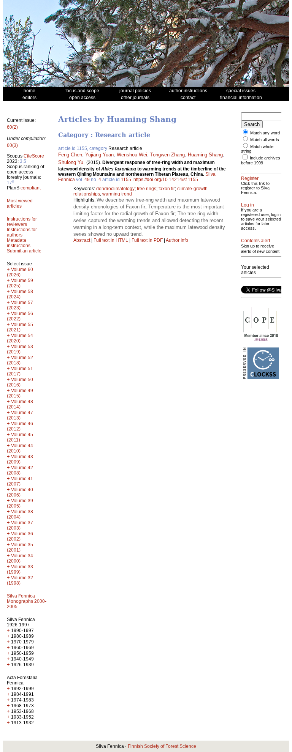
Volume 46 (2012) (20, 426)
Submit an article (24, 251)
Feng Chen (70, 155)
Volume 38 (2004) (20, 514)
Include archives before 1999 (260, 160)
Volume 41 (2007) (20, 481)
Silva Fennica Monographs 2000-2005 (26, 601)
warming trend (117, 194)
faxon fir (167, 188)
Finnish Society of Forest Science (162, 746)
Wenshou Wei (132, 155)
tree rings (146, 188)
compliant (31, 188)
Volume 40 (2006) (20, 492)
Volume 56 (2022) (20, 316)
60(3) (12, 145)
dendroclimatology (115, 188)
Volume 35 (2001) (20, 547)
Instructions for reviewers (22, 221)
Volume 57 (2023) (20, 305)
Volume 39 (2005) (20, 503)
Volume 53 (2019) (20, 349)
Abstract (81, 240)
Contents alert (255, 240)
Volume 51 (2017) (20, 371)
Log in (247, 205)
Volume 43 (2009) (20, 459)
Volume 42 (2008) (20, 470)
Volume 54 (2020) (20, 338)
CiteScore (34, 156)
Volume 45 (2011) (20, 437)
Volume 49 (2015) (20, 393)
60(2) (12, 127)
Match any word (265, 133)
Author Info (177, 240)
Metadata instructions (18, 243)
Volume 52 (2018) (20, 360)
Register (250, 178)
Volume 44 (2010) (20, 448)
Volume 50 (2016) (20, 382)
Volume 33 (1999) (20, 569)
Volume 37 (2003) (20, 525)
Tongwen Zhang (167, 155)
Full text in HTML (111, 240)
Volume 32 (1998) (20, 580)
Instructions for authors (22, 232)
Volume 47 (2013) (20, 415)
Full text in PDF (147, 240)
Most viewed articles (20, 203)
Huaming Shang (205, 155)
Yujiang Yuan (99, 155)
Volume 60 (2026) (20, 272)
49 (87, 179)
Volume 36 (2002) (20, 536)
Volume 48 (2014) (20, 404)
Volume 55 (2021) (20, 327)
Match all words (264, 139)
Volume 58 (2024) (20, 294)
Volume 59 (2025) (20, 283)
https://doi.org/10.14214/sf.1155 (165, 179)
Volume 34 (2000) (20, 558)
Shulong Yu (70, 162)
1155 (126, 179)
